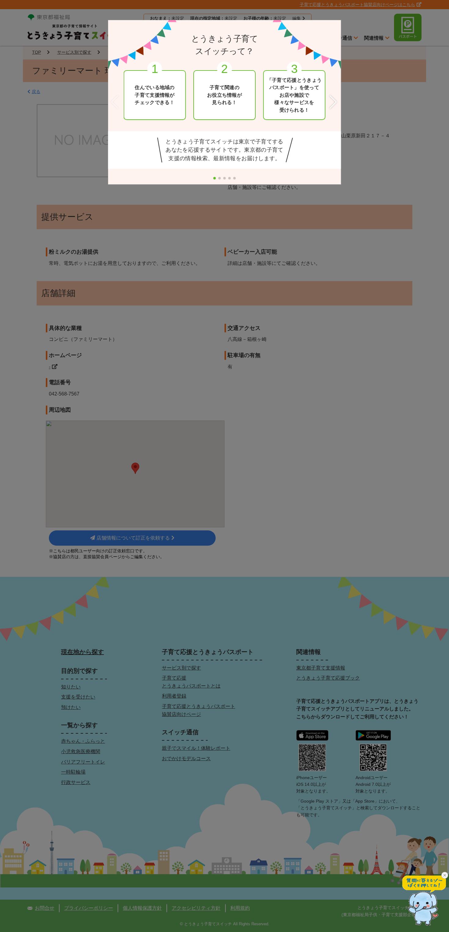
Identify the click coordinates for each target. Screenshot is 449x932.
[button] (334, 102)
